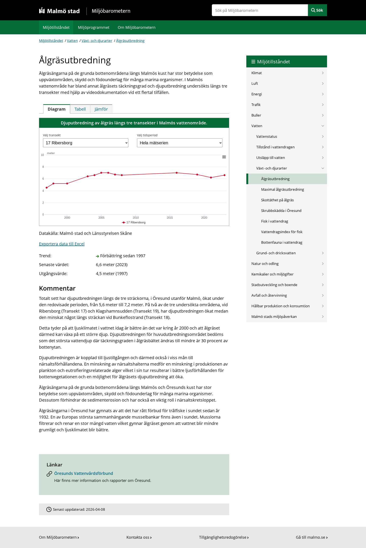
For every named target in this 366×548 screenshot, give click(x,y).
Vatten (72, 40)
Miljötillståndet (56, 27)
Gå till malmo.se (310, 537)
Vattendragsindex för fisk (281, 231)
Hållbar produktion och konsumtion (280, 305)
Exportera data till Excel (62, 244)
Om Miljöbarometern (136, 27)
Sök (319, 10)
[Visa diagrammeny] (224, 156)
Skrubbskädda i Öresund (281, 210)
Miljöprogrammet (93, 27)
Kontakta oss (137, 537)
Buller (256, 115)
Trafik (256, 104)
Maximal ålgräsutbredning (282, 189)
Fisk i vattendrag (274, 221)
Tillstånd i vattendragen (275, 147)
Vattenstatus (266, 136)
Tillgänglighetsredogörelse (222, 537)
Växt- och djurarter (97, 40)
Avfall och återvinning (269, 295)
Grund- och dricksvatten (276, 252)
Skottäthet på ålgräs (277, 200)
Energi (256, 94)
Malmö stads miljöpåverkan (274, 316)
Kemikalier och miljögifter (272, 274)
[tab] (56, 109)
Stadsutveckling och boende (274, 284)
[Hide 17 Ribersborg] (134, 222)
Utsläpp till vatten (270, 157)
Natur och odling (265, 263)
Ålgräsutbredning (130, 40)
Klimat (256, 72)
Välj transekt (52, 135)
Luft (254, 83)
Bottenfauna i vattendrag (281, 242)
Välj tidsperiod (147, 135)
